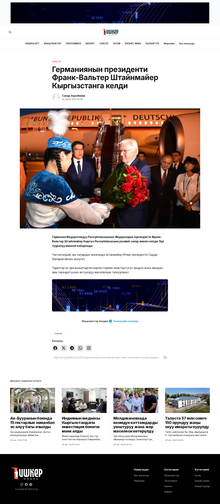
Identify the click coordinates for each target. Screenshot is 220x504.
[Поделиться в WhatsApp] (80, 348)
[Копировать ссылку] (165, 357)
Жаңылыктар (171, 475)
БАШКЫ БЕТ (32, 43)
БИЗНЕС (90, 43)
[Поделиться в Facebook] (55, 348)
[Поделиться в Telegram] (72, 348)
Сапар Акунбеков (73, 95)
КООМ (116, 43)
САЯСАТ (104, 43)
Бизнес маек (202, 480)
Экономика (170, 480)
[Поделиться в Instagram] (89, 348)
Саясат (56, 61)
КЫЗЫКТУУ (152, 43)
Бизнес (168, 486)
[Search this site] (10, 32)
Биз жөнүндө (187, 43)
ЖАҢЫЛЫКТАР (52, 43)
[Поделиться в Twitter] (63, 348)
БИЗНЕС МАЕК (133, 43)
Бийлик (168, 491)
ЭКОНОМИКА (73, 43)
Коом (198, 475)
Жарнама (169, 43)
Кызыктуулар (202, 486)
